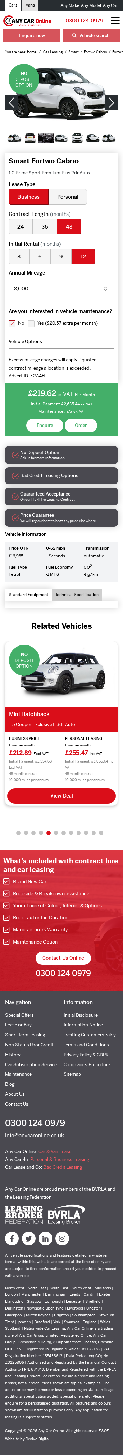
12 (83, 256)
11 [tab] (94, 833)
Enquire (45, 425)
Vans (30, 5)
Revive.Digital (38, 1438)
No (21, 323)
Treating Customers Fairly (90, 1035)
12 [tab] (101, 833)
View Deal (61, 796)
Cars (13, 5)
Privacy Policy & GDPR (86, 1055)
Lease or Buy (18, 1025)
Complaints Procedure (87, 1065)
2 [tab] (26, 833)
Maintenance (18, 1074)
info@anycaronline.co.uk (34, 1135)
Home (32, 52)
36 (45, 226)
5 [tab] (48, 833)
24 (20, 226)
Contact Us (16, 1104)
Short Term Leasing (25, 1035)
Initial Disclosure (81, 1015)
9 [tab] (79, 833)
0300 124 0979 (85, 20)
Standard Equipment (29, 594)
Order (81, 425)
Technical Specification (77, 594)
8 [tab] (71, 833)
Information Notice (83, 1025)
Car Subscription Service (31, 1065)
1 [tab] (18, 833)
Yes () (67, 323)
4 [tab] (41, 833)
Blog (9, 1084)
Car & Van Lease (54, 1151)
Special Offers (19, 1015)
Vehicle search (94, 35)
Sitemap (72, 1074)
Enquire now (32, 35)
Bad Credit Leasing (62, 1167)
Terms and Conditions (86, 1045)
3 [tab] (33, 833)
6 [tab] (56, 833)
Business (28, 197)
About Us (15, 1094)
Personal (67, 197)
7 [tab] (64, 833)
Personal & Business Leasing (59, 1159)
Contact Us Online (63, 958)
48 (69, 226)
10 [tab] (86, 833)
